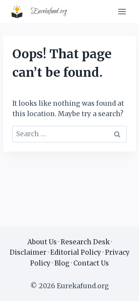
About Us (42, 242)
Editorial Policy (75, 252)
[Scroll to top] (119, 289)
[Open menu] (122, 11)
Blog (62, 263)
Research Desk (85, 242)
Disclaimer (28, 252)
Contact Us (91, 263)
